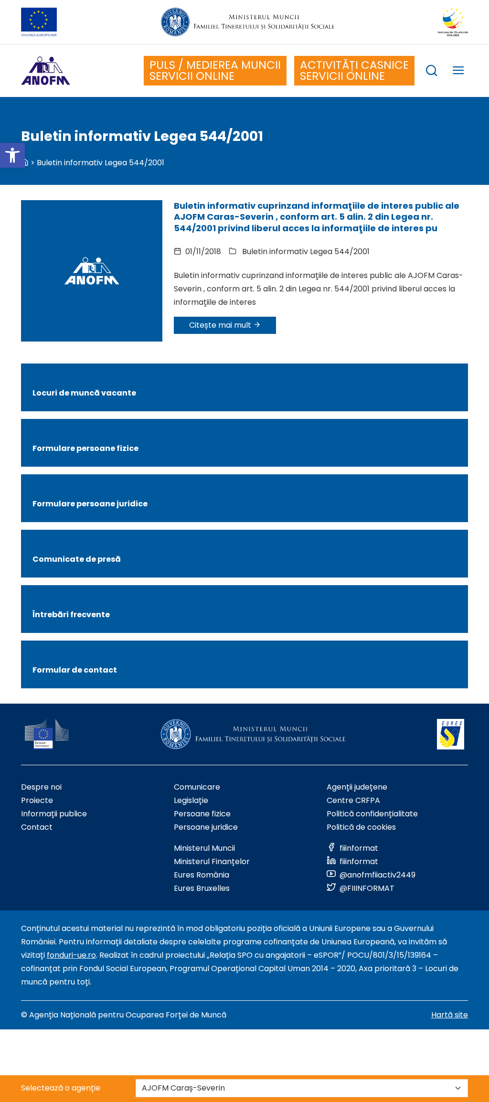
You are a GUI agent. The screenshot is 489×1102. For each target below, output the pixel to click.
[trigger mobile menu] (458, 72)
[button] (12, 155)
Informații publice (54, 813)
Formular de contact (74, 669)
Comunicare (197, 786)
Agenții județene (357, 786)
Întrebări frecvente (71, 614)
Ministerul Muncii (204, 848)
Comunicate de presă (76, 559)
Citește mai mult (221, 325)
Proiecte (37, 800)
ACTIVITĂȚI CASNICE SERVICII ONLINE (354, 70)
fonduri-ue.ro (71, 955)
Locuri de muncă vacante (84, 392)
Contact (37, 827)
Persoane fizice (202, 813)
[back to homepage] (25, 162)
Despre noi (41, 786)
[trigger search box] (431, 72)
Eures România (201, 874)
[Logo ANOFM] (45, 70)
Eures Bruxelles (202, 888)
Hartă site (449, 1014)
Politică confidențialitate (372, 813)
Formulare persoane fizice (85, 448)
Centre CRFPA (353, 800)
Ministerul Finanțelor (212, 861)
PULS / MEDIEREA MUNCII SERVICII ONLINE (215, 70)
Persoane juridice (206, 827)
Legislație (191, 800)
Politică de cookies (361, 827)
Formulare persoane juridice (90, 503)
